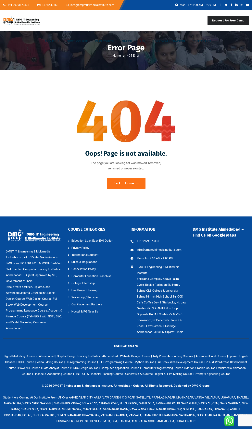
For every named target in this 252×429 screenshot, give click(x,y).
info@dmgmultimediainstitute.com (159, 249)
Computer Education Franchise (91, 276)
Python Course (144, 362)
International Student (84, 255)
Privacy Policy (80, 248)
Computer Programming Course (162, 368)
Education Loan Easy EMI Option (92, 240)
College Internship (83, 283)
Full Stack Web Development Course (180, 362)
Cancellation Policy (83, 269)
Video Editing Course (49, 362)
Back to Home (124, 183)
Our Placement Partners (86, 304)
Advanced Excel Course (211, 356)
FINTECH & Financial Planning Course (99, 374)
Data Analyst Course (56, 368)
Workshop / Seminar (84, 297)
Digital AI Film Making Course (174, 374)
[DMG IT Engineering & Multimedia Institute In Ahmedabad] (21, 20)
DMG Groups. (201, 385)
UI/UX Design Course (84, 368)
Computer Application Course (120, 368)
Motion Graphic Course (200, 368)
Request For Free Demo (228, 20)
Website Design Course (135, 356)
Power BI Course (29, 368)
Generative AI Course (139, 374)
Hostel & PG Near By (84, 311)
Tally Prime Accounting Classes (173, 356)
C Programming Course (81, 362)
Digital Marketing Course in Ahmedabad (29, 356)
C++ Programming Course (116, 362)
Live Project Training (84, 290)
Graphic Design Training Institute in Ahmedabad (87, 356)
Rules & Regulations (84, 262)
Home (117, 55)
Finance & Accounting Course (53, 374)
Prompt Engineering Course (212, 374)
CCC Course (26, 362)
